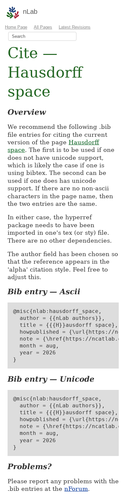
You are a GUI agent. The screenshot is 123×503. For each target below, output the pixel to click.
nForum (76, 488)
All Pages (43, 27)
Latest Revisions (75, 27)
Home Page (16, 27)
